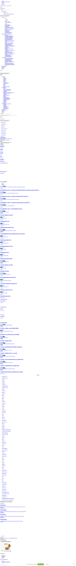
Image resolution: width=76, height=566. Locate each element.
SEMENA (4, 93)
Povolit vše (40, 564)
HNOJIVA (4, 104)
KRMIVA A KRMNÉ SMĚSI (7, 89)
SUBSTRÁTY (5, 107)
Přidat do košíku (2, 191)
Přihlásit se (3, 4)
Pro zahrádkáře (4, 57)
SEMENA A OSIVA (6, 106)
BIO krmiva (3, 109)
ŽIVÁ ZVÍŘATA (4, 110)
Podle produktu (4, 87)
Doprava (3, 2)
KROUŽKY (5, 101)
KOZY (4, 85)
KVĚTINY (4, 105)
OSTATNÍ (4, 102)
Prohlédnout (1, 507)
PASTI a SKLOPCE (6, 97)
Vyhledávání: (2, 113)
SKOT (4, 81)
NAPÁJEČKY (5, 94)
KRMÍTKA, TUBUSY (6, 95)
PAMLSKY (5, 91)
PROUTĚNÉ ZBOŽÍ (6, 99)
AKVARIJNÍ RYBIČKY (6, 86)
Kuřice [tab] (3, 183)
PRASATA (4, 80)
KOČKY (4, 79)
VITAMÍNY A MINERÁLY (7, 90)
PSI (3, 77)
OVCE (4, 84)
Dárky (2, 68)
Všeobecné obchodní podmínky (6, 1)
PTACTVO (4, 78)
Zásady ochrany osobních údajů (6, 562)
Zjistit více (1, 143)
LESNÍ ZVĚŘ (5, 82)
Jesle (4, 88)
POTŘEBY (4, 96)
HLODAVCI (5, 83)
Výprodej (3, 67)
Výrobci (3, 112)
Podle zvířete (3, 17)
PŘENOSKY (5, 100)
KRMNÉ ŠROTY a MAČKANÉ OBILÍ (8, 92)
